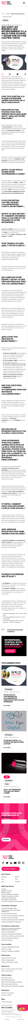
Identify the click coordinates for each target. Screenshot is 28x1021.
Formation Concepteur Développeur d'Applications (10, 910)
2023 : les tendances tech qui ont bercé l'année (14, 753)
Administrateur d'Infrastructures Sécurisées (12, 936)
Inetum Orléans (6, 128)
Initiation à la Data (6, 949)
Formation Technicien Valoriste (9, 917)
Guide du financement (7, 971)
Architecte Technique (7, 940)
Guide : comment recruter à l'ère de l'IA (11, 969)
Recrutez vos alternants (7, 993)
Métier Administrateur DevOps (9, 984)
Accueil (3, 14)
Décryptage (8, 689)
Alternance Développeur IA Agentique (11, 934)
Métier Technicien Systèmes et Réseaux (11, 982)
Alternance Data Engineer (8, 932)
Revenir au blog (7, 16)
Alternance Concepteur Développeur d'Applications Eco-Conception (11, 929)
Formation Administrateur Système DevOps (12, 919)
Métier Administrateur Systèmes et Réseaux (12, 986)
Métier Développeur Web (8, 980)
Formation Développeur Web (9, 908)
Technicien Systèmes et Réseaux (10, 938)
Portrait (5, 20)
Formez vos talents (6, 995)
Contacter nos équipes (9, 869)
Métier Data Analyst (6, 978)
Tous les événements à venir (8, 958)
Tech (6, 777)
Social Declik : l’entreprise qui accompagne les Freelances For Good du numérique (13, 667)
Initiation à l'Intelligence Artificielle (10, 951)
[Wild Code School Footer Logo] (8, 857)
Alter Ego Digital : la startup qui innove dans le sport (13, 712)
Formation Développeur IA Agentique (11, 922)
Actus (7, 784)
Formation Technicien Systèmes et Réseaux (12, 915)
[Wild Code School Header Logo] (6, 3)
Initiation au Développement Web (10, 947)
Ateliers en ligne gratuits (7, 960)
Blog (8, 14)
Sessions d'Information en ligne (9, 962)
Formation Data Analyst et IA (9, 913)
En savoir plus (10, 651)
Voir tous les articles (6, 1002)
